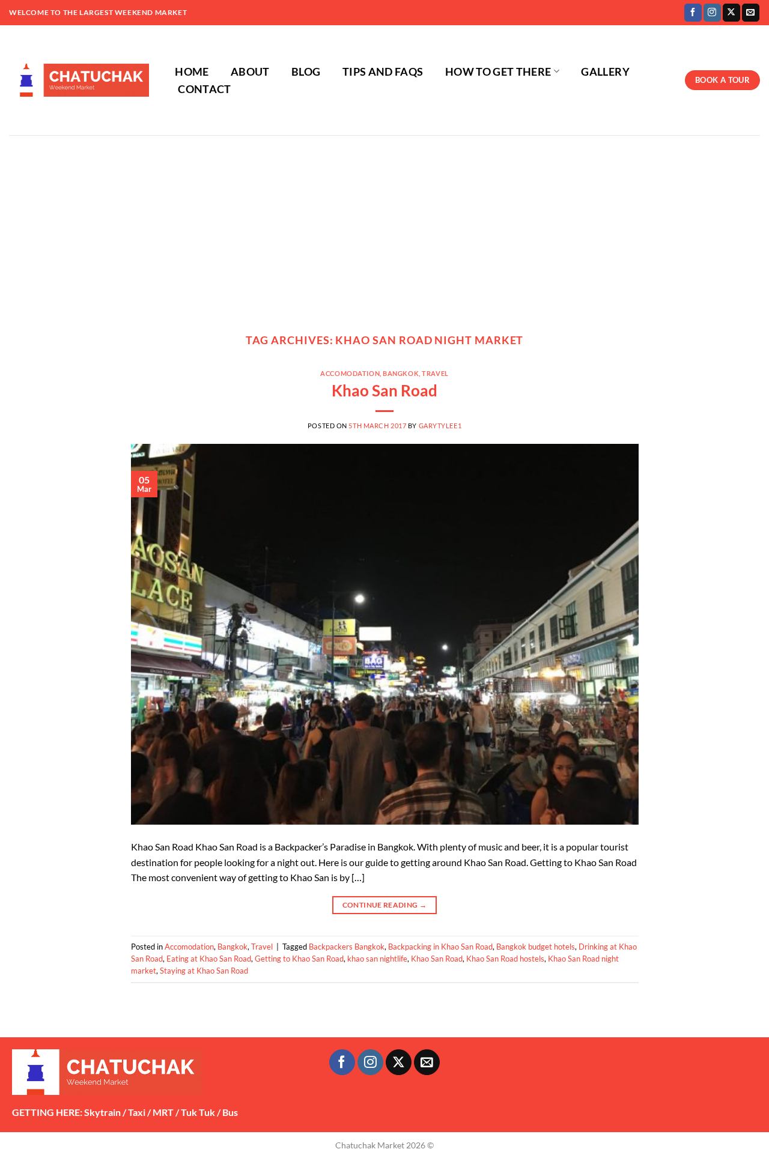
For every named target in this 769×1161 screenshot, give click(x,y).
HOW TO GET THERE (498, 71)
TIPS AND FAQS (383, 71)
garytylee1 (440, 425)
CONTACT (204, 89)
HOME (191, 71)
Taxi (136, 1112)
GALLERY (605, 71)
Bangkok (401, 373)
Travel (435, 373)
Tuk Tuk (198, 1112)
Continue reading (384, 904)
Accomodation (350, 373)
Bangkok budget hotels (535, 946)
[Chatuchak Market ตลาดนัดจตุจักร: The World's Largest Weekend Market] (79, 80)
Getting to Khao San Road (299, 958)
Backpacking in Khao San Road (440, 946)
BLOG (305, 71)
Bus (230, 1112)
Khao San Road (384, 390)
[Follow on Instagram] (712, 13)
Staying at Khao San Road (204, 970)
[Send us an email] (750, 13)
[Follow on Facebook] (693, 13)
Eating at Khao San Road (208, 958)
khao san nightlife (377, 958)
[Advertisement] (384, 225)
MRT (163, 1112)
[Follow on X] (731, 13)
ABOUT (250, 71)
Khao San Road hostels (505, 958)
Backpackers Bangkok (346, 946)
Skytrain (102, 1112)
